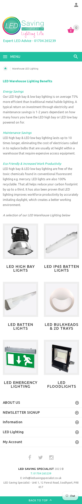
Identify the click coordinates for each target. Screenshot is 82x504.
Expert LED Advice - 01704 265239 (29, 41)
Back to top (39, 500)
